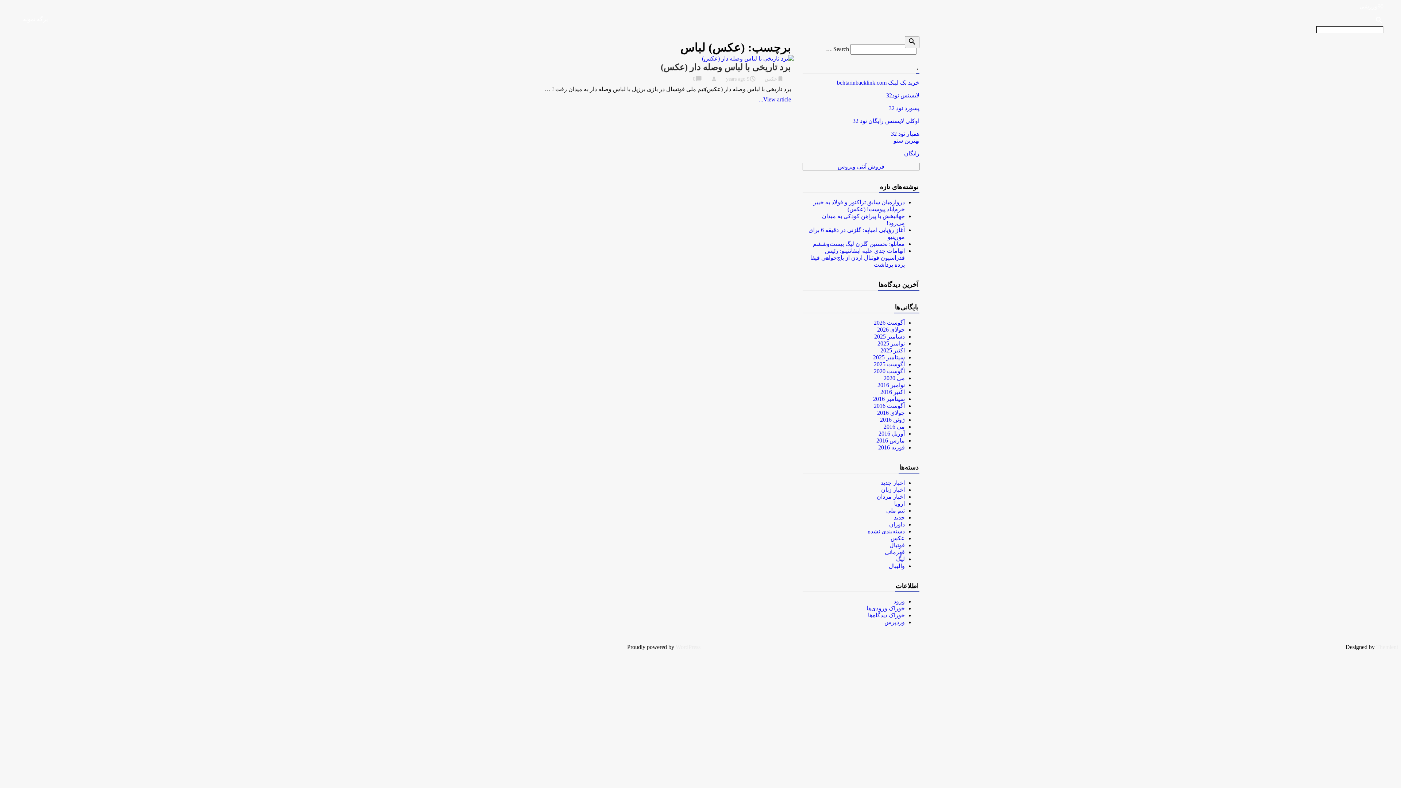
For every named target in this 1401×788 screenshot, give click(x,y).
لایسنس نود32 (902, 95)
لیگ (900, 559)
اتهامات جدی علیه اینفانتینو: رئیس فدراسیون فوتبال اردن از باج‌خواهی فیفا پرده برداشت (857, 258)
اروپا (899, 504)
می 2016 (894, 427)
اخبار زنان (893, 490)
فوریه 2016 (891, 447)
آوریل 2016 (892, 433)
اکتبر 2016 (892, 392)
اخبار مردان (891, 497)
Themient (1387, 647)
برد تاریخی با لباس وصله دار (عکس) (726, 67)
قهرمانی (895, 552)
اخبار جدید (893, 483)
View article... (775, 99)
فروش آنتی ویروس (861, 166)
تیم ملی (895, 510)
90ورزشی (1371, 6)
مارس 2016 (890, 440)
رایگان (911, 153)
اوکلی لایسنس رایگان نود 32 (886, 121)
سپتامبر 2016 (889, 399)
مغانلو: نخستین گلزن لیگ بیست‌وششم (859, 244)
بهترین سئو (906, 141)
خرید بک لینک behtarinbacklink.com (878, 83)
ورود (899, 601)
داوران (897, 524)
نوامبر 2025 (891, 343)
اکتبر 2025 (892, 350)
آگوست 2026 (889, 323)
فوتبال (897, 545)
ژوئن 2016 (892, 420)
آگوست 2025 (889, 364)
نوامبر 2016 (891, 385)
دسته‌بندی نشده (886, 531)
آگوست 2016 (889, 406)
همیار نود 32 (905, 134)
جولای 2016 (891, 413)
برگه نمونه (35, 19)
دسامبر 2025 (889, 336)
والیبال (897, 566)
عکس (771, 79)
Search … (837, 49)
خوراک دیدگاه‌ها (886, 615)
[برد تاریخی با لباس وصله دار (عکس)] (748, 58)
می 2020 (894, 378)
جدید (899, 517)
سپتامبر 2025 (889, 357)
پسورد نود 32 (904, 108)
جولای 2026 (891, 330)
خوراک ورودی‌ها (886, 608)
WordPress (688, 647)
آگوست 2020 (889, 371)
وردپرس (894, 622)
